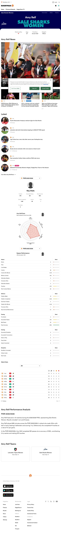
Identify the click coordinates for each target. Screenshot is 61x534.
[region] (30, 85)
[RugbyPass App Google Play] (30, 490)
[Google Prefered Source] (30, 495)
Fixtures (5, 507)
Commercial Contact (32, 522)
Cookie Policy (30, 510)
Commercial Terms (31, 513)
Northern (17, 516)
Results (4, 510)
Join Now (17, 504)
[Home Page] (7, 5)
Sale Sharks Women (7, 12)
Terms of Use (30, 507)
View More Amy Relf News (7, 174)
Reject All (34, 88)
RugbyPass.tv (18, 507)
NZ (16, 525)
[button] (59, 9)
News (2, 9)
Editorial (29, 525)
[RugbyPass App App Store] (30, 486)
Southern (17, 519)
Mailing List (18, 510)
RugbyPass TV (21, 9)
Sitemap (5, 519)
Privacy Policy (30, 504)
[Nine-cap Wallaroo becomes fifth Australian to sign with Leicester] (51, 99)
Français (17, 529)
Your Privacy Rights (15, 88)
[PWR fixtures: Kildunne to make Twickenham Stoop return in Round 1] (10, 99)
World (16, 522)
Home (4, 504)
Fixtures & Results (10, 9)
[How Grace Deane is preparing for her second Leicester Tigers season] (30, 99)
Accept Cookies (45, 88)
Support (29, 519)
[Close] (50, 80)
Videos (4, 516)
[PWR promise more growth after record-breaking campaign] (30, 64)
